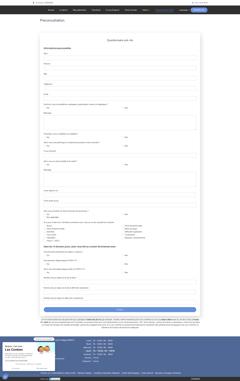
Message (47, 113)
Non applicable (53, 217)
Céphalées (51, 238)
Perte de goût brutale (133, 226)
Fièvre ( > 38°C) (53, 241)
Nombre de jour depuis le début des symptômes (63, 298)
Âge (45, 74)
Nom (46, 53)
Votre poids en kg (51, 201)
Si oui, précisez (50, 151)
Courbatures (130, 235)
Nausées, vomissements (135, 238)
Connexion (195, 379)
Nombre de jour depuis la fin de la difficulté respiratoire (66, 288)
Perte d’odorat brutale (55, 229)
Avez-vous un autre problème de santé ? (60, 161)
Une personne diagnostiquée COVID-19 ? (60, 260)
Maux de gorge (131, 229)
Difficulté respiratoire (133, 232)
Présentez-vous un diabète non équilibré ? (61, 134)
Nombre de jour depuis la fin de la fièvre (60, 278)
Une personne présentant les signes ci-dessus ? (63, 252)
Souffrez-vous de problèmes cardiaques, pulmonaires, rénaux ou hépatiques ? (76, 104)
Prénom (47, 64)
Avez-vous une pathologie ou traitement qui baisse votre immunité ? (72, 142)
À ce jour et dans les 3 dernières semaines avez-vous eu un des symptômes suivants (79, 222)
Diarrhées (50, 232)
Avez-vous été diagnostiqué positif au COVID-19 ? (64, 269)
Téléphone (48, 84)
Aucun (49, 226)
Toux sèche (51, 235)
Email (46, 94)
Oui (48, 108)
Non (126, 108)
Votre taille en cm (51, 191)
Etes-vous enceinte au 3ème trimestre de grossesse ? (66, 211)
